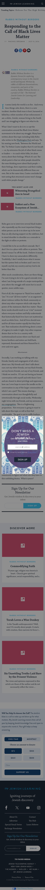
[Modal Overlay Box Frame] (22, 445)
